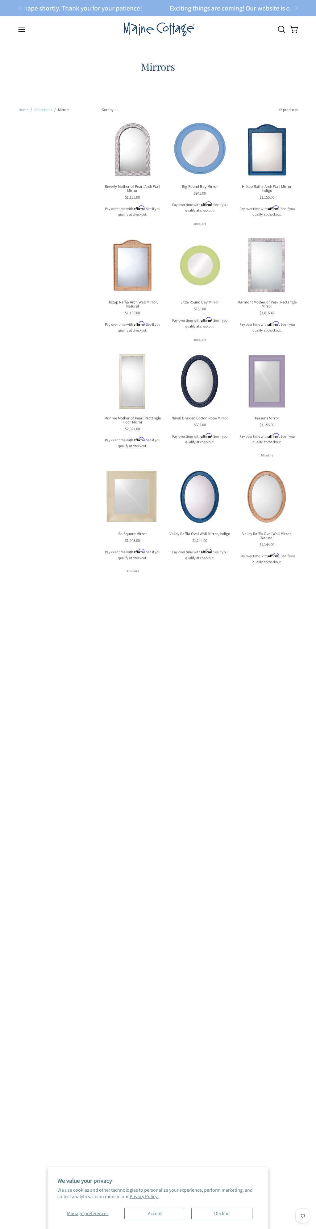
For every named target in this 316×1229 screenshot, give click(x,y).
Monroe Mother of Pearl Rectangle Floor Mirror (132, 420)
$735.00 (200, 309)
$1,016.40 (267, 313)
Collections (43, 109)
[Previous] (20, 8)
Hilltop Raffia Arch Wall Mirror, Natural (132, 304)
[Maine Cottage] (158, 29)
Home (23, 109)
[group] (158, 8)
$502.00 (200, 425)
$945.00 (200, 194)
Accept (155, 1213)
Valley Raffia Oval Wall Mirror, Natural (267, 536)
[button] (280, 29)
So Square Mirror (132, 534)
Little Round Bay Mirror (200, 302)
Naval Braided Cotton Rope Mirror (200, 418)
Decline (222, 1213)
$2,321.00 (132, 429)
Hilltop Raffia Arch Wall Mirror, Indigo (267, 189)
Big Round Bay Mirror (200, 187)
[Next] (296, 8)
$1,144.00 (199, 541)
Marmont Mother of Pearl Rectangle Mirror (267, 304)
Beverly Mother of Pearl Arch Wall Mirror (132, 189)
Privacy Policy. (144, 1196)
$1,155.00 (132, 198)
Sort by (108, 109)
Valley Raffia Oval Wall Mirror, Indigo (199, 534)
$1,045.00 (132, 541)
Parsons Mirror (267, 418)
